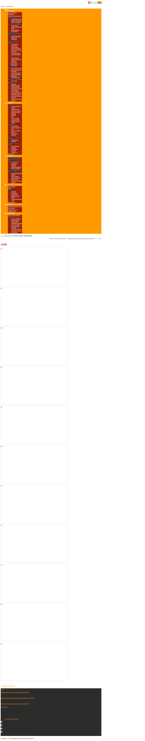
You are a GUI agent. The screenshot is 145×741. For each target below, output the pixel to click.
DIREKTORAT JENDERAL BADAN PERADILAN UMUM (18, 698)
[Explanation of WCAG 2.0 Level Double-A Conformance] (91, 3)
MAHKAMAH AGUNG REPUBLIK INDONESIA (15, 692)
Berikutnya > (12, 686)
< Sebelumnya (4, 686)
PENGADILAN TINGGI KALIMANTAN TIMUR (15, 704)
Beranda (3, 236)
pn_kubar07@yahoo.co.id (12, 719)
